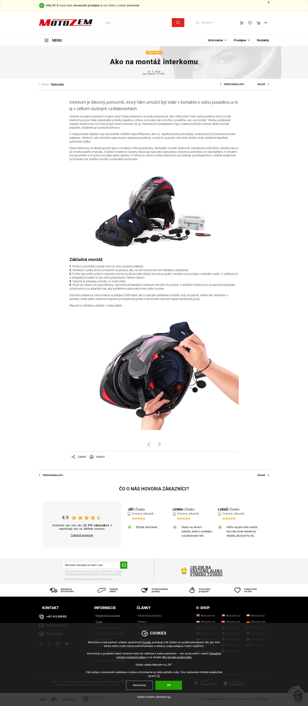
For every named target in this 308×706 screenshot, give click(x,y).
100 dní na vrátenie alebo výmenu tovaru (206, 570)
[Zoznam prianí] (250, 23)
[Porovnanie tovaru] (241, 23)
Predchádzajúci (234, 84)
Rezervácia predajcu (149, 615)
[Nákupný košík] (260, 22)
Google (146, 642)
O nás (99, 621)
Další (159, 444)
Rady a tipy (154, 52)
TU (158, 676)
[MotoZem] (65, 22)
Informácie (215, 40)
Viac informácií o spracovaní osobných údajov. (89, 579)
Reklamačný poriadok (108, 615)
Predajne (240, 40)
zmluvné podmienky (111, 574)
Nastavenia (139, 685)
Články (45, 84)
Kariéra (142, 621)
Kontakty (263, 40)
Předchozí (148, 444)
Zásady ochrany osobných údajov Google (93, 573)
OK (168, 685)
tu (169, 697)
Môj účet (206, 22)
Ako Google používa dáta (176, 657)
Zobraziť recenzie (82, 535)
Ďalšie (261, 84)
